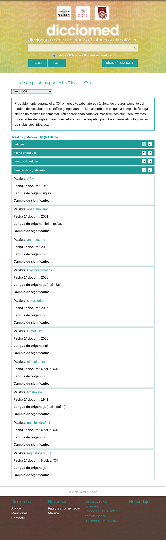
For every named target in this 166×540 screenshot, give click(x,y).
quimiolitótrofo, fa (39, 422)
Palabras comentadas (64, 508)
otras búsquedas (119, 63)
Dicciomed (21, 501)
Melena (53, 513)
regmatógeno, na (39, 453)
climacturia (35, 300)
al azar (57, 63)
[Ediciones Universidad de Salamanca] (64, 13)
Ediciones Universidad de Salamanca (101, 513)
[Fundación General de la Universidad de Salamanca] (102, 13)
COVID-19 (34, 331)
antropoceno (36, 239)
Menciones (19, 513)
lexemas (77, 55)
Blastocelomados (39, 270)
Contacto (18, 518)
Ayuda (16, 508)
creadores (106, 55)
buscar (37, 63)
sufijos (90, 55)
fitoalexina (34, 392)
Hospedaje (139, 501)
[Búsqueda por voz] (134, 48)
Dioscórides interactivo (102, 521)
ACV (30, 178)
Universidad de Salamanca (96, 504)
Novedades (59, 501)
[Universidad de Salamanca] (83, 13)
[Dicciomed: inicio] (83, 30)
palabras (62, 55)
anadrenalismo (38, 209)
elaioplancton (37, 361)
